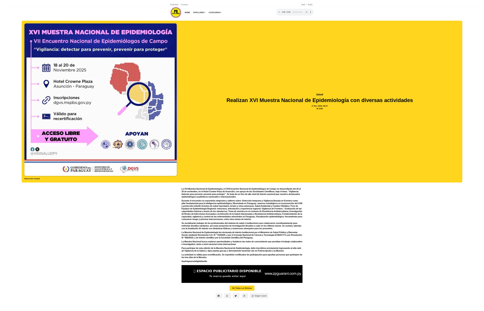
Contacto (184, 5)
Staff (303, 5)
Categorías (214, 12)
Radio (310, 5)
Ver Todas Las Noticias (242, 288)
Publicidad (174, 5)
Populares (198, 12)
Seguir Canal (260, 296)
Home (187, 12)
